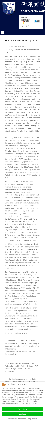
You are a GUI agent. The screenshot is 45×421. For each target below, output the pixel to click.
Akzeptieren (22, 409)
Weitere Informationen (17, 419)
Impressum (32, 419)
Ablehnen (22, 414)
